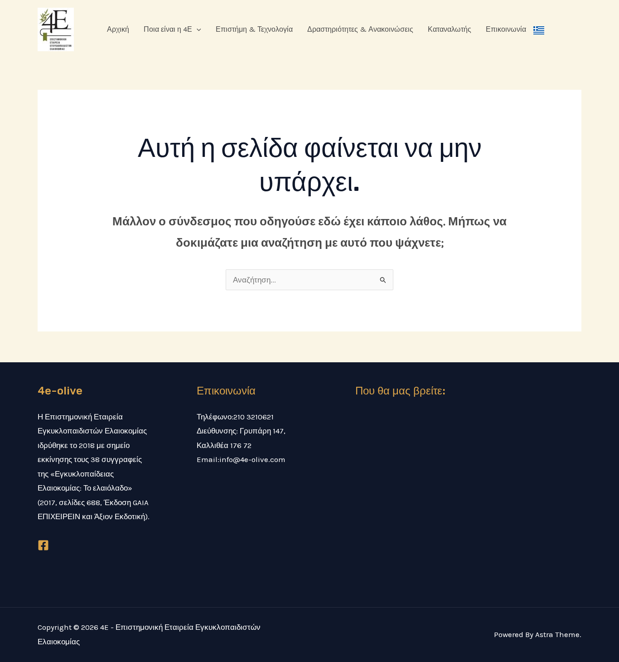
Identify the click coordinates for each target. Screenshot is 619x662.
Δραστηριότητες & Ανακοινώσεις (360, 29)
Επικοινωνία (506, 29)
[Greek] (538, 29)
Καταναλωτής (449, 29)
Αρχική (118, 29)
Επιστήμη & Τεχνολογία (254, 29)
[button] (196, 29)
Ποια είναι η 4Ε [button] (168, 29)
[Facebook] (43, 545)
